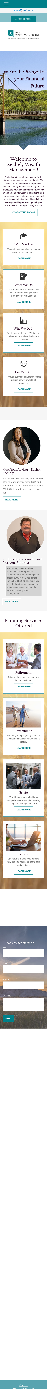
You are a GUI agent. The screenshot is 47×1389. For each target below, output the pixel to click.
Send (8, 1018)
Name (5, 947)
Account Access (25, 19)
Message (7, 996)
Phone (6, 979)
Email (5, 963)
